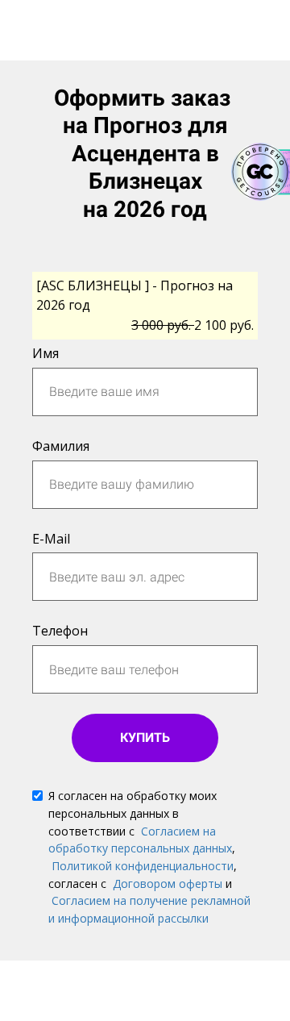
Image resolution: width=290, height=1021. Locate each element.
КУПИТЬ (145, 737)
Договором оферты (167, 883)
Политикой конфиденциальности (143, 865)
